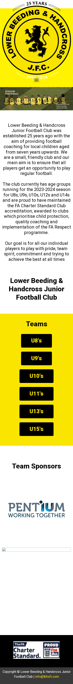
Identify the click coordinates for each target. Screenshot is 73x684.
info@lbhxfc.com (47, 677)
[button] (36, 79)
